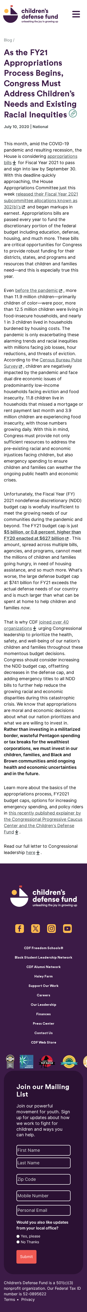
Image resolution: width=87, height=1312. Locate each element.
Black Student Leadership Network (43, 957)
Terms (9, 1299)
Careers (43, 995)
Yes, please (30, 1236)
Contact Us (43, 1033)
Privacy (28, 1299)
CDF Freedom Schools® (43, 948)
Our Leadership (43, 1005)
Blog (8, 40)
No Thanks (30, 1242)
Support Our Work (43, 986)
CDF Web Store (43, 1042)
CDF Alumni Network (43, 967)
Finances (43, 1014)
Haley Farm (43, 976)
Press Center (43, 1023)
